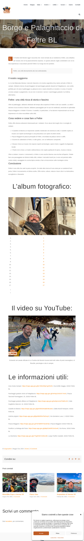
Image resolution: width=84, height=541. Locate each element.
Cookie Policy (54, 537)
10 (43, 264)
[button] (81, 514)
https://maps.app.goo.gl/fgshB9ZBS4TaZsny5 (34, 416)
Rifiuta (57, 533)
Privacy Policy (61, 537)
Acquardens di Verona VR (66, 494)
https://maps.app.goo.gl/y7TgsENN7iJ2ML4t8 (32, 436)
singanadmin (8, 448)
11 (43, 267)
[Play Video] (9, 317)
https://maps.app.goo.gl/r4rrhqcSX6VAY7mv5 (51, 393)
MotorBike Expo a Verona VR (13, 494)
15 (43, 279)
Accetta (41, 533)
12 (43, 270)
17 (43, 285)
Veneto (27, 448)
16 (43, 282)
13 (43, 273)
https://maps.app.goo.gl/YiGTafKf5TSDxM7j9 (34, 424)
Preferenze (74, 533)
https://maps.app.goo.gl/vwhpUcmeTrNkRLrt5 (53, 401)
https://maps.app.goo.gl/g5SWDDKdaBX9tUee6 (37, 409)
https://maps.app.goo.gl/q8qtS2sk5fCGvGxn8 (43, 428)
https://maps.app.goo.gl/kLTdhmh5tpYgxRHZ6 (37, 386)
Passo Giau (34, 494)
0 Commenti (33, 448)
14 (43, 276)
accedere (9, 521)
